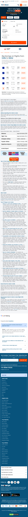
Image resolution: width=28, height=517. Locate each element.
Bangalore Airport (5, 440)
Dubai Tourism (5, 401)
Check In (3, 390)
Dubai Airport (4, 423)
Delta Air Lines (4, 453)
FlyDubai (3, 454)
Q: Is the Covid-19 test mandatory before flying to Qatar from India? (12, 325)
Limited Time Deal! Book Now (14, 159)
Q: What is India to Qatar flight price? (9, 345)
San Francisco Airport (6, 435)
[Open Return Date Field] (20, 32)
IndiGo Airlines (5, 444)
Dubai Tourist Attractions (7, 403)
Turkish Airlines (5, 460)
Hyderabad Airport (5, 433)
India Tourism (4, 408)
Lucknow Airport (5, 438)
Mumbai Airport (5, 426)
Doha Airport (4, 430)
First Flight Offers (5, 400)
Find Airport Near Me (6, 417)
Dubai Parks (4, 405)
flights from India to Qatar (9, 101)
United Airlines (4, 461)
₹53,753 (23, 88)
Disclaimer (4, 387)
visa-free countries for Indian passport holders (12, 199)
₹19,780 (23, 67)
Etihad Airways (5, 451)
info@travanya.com (5, 369)
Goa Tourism (4, 410)
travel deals (9, 301)
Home (2, 52)
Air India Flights (5, 415)
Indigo (16, 115)
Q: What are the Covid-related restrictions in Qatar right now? (13, 337)
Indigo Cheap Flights (6, 413)
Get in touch (16, 309)
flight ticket (10, 182)
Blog (3, 395)
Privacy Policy (4, 383)
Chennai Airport (5, 425)
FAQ (2, 394)
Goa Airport (4, 428)
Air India (3, 446)
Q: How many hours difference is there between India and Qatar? (12, 341)
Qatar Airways (22, 115)
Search (2, 1)
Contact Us (4, 382)
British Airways (5, 449)
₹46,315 (23, 83)
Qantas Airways (5, 456)
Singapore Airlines (5, 458)
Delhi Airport (4, 421)
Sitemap (3, 392)
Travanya (23, 300)
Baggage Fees (5, 389)
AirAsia (3, 448)
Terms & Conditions (6, 385)
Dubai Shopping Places (6, 407)
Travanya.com (10, 510)
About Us (3, 380)
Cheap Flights (6, 52)
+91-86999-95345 (6, 367)
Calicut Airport (5, 436)
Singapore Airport (5, 431)
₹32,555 (23, 73)
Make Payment (5, 412)
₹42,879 (23, 78)
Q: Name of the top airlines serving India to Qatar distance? (12, 349)
